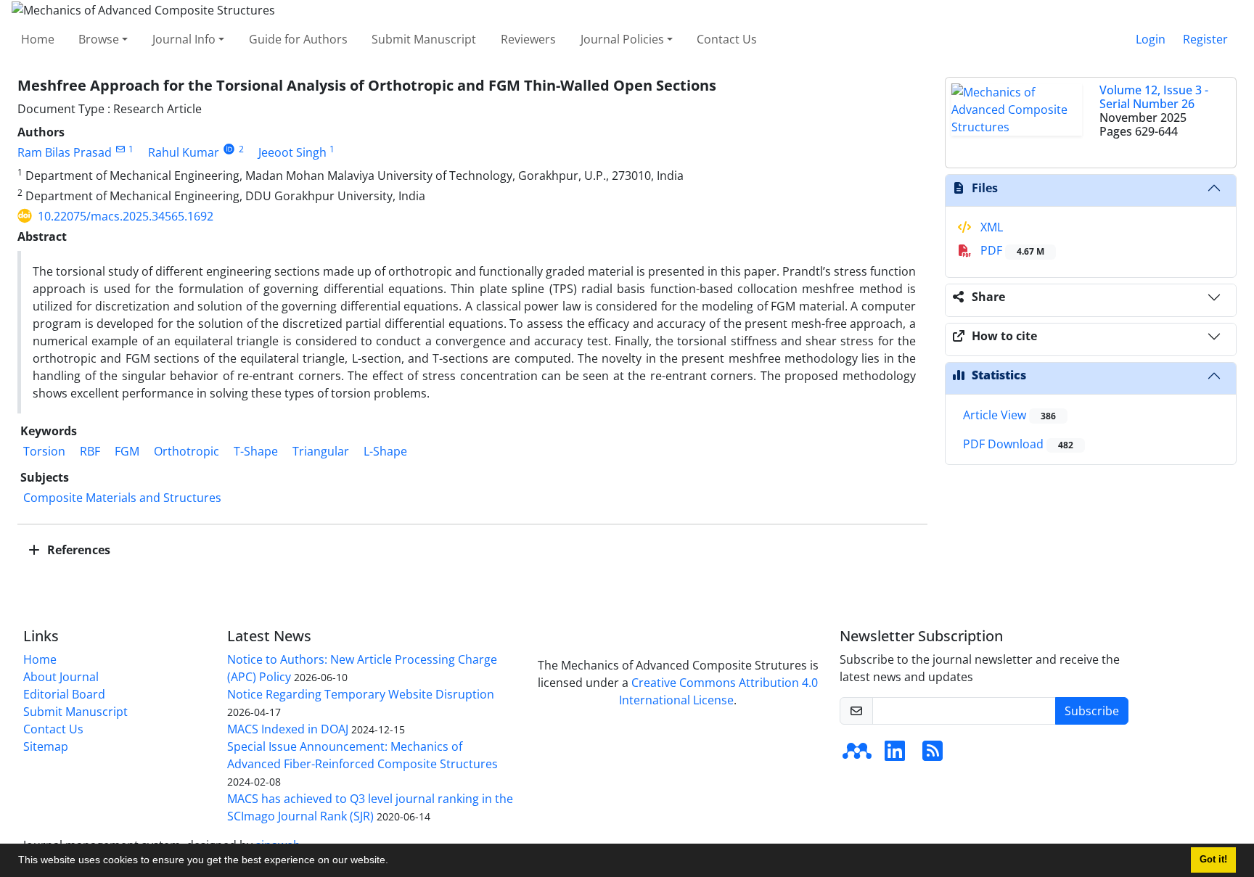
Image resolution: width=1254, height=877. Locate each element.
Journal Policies (622, 39)
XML (990, 227)
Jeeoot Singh (292, 152)
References (77, 550)
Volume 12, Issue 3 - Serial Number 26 (1153, 97)
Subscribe (1092, 711)
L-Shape (385, 451)
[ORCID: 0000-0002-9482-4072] (229, 149)
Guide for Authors (298, 39)
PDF (1011, 250)
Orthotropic (186, 451)
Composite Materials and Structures (122, 498)
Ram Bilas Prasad (64, 152)
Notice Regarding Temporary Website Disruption (360, 694)
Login (1150, 39)
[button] (393, 862)
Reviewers (528, 39)
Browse (98, 39)
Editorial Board (64, 694)
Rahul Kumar (183, 152)
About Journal (61, 677)
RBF (90, 451)
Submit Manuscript (424, 39)
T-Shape (256, 451)
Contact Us (727, 39)
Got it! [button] (1213, 860)
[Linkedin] (894, 755)
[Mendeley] (857, 755)
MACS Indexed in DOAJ (287, 729)
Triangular (320, 451)
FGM (127, 451)
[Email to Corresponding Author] (120, 149)
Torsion (44, 451)
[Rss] (932, 755)
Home (37, 39)
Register (1205, 39)
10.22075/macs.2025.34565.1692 (125, 216)
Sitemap (45, 746)
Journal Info (184, 39)
